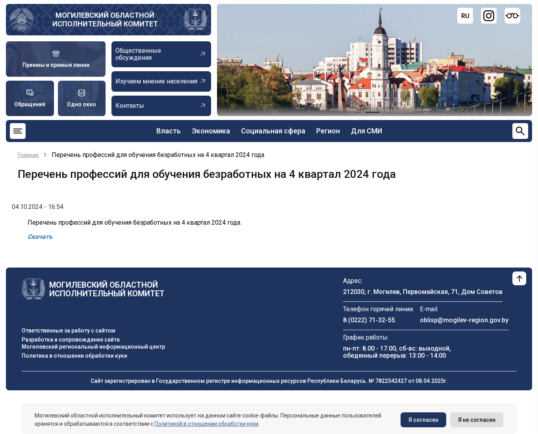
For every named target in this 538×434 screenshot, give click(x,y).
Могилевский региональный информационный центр (93, 347)
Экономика (211, 131)
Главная (28, 155)
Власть (168, 131)
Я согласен (423, 420)
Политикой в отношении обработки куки (206, 424)
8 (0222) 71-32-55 (369, 320)
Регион (328, 131)
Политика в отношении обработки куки (74, 356)
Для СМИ (366, 131)
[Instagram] (489, 16)
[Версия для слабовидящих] (512, 16)
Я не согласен (476, 420)
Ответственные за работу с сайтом (68, 330)
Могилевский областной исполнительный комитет (105, 19)
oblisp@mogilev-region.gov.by (464, 320)
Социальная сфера (273, 131)
